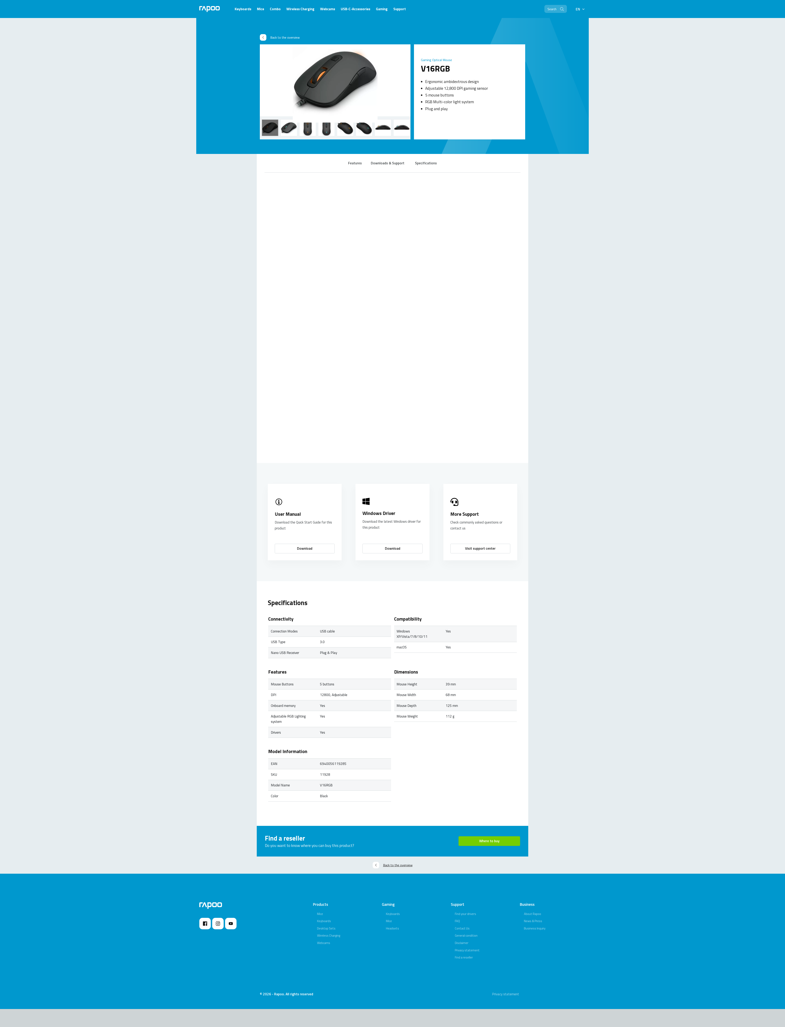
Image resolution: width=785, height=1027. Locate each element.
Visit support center (480, 548)
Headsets (392, 928)
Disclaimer (461, 943)
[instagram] (218, 923)
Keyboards (324, 921)
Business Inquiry (534, 928)
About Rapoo (532, 914)
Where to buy (489, 841)
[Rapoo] (209, 9)
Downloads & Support (387, 163)
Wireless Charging (328, 935)
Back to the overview (285, 37)
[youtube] (231, 923)
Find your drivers (465, 914)
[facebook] (205, 923)
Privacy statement (467, 950)
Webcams (323, 943)
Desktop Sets (326, 928)
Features (355, 163)
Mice (320, 914)
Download (304, 548)
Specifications (426, 163)
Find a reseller (464, 957)
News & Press (533, 921)
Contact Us (462, 928)
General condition (466, 935)
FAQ (457, 921)
